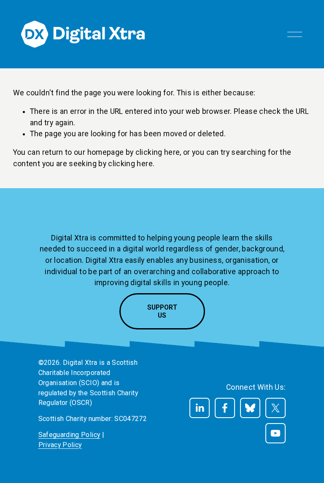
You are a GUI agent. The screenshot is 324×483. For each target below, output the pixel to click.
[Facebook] (225, 408)
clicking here (157, 152)
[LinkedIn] (199, 408)
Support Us (162, 311)
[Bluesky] (250, 408)
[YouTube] (275, 433)
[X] (275, 408)
